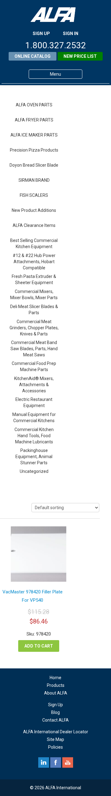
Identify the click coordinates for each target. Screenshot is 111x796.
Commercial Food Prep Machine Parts (34, 366)
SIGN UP (41, 33)
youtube (67, 762)
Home (55, 677)
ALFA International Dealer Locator (55, 731)
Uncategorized (34, 471)
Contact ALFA (55, 720)
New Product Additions (34, 210)
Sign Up (55, 704)
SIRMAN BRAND (34, 180)
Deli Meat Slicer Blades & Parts (34, 309)
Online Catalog (32, 56)
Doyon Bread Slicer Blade (34, 165)
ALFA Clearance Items (34, 225)
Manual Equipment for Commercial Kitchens (34, 417)
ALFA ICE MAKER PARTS (34, 135)
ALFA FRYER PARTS (34, 119)
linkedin (43, 762)
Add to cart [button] (38, 646)
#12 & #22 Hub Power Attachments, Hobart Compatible (34, 261)
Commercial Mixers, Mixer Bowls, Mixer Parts (34, 294)
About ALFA (55, 693)
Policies (55, 747)
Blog (55, 712)
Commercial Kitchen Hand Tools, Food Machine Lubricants (34, 435)
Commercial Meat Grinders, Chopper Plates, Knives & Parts (34, 327)
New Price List (80, 56)
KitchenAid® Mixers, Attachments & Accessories (34, 384)
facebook (55, 762)
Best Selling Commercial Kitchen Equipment (34, 243)
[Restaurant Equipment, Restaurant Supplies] (55, 15)
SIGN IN (70, 33)
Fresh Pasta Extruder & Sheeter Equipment (34, 279)
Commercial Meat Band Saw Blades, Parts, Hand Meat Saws (34, 348)
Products (55, 685)
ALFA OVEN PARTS (34, 104)
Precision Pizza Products (34, 150)
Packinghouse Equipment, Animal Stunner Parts (33, 456)
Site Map (55, 739)
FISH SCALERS (34, 195)
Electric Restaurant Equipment (33, 402)
